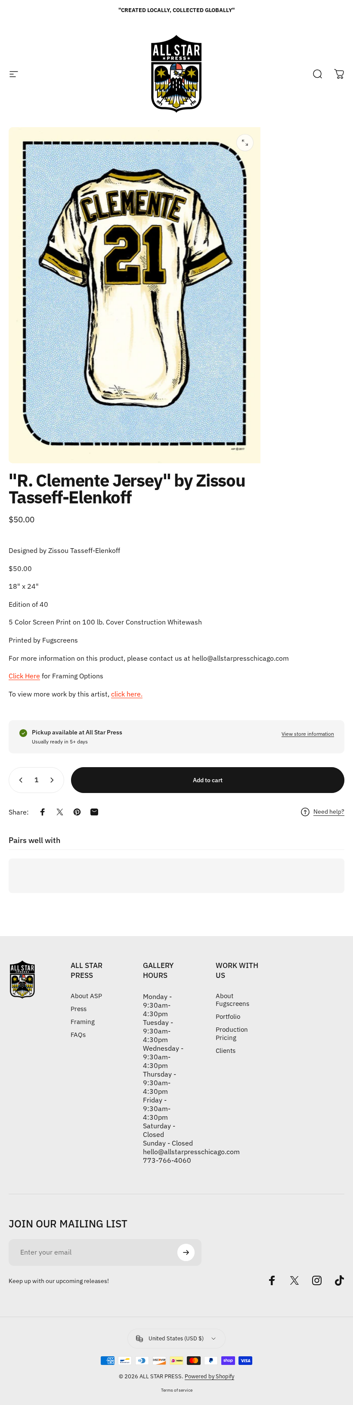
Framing (83, 1022)
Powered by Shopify (209, 1376)
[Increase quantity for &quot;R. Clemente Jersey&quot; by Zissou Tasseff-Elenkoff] (54, 780)
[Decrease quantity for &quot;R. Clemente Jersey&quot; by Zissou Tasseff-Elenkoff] (19, 780)
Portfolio (228, 1017)
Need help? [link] (328, 811)
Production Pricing (232, 1033)
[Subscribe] (186, 1252)
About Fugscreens (232, 1000)
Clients (225, 1051)
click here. (126, 694)
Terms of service (176, 1390)
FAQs (78, 1035)
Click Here (24, 675)
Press (79, 1009)
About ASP (86, 996)
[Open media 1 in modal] (245, 142)
